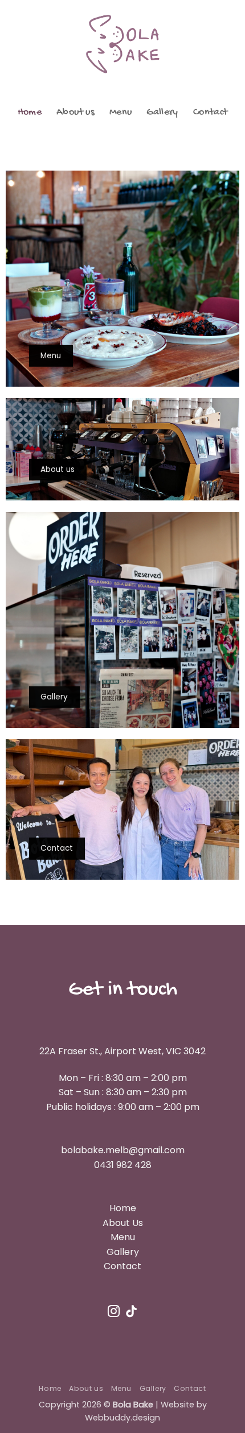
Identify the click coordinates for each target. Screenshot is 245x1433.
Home (30, 112)
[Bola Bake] (122, 44)
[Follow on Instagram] (114, 1312)
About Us (123, 1222)
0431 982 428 (123, 1164)
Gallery (162, 112)
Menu (120, 112)
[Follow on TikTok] (131, 1312)
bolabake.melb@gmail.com (123, 1150)
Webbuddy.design (122, 1417)
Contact (210, 112)
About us (75, 112)
